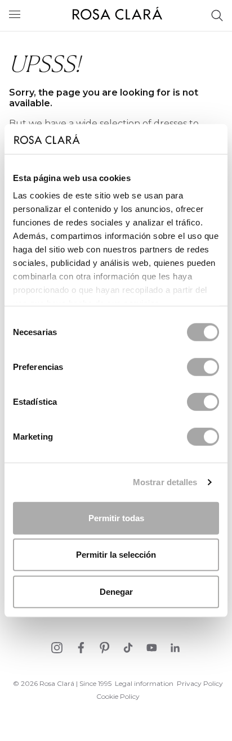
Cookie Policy (118, 696)
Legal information (144, 683)
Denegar (116, 591)
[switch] (203, 367)
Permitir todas (116, 517)
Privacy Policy (200, 683)
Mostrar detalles (165, 482)
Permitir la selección (116, 554)
